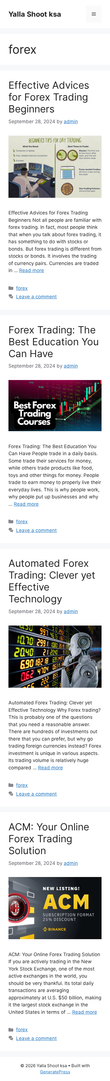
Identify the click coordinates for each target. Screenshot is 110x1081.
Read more (31, 270)
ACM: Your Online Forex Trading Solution (48, 838)
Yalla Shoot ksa (34, 14)
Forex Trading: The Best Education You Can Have (53, 341)
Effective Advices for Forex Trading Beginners (48, 97)
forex (22, 288)
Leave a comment (36, 296)
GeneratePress (55, 1072)
